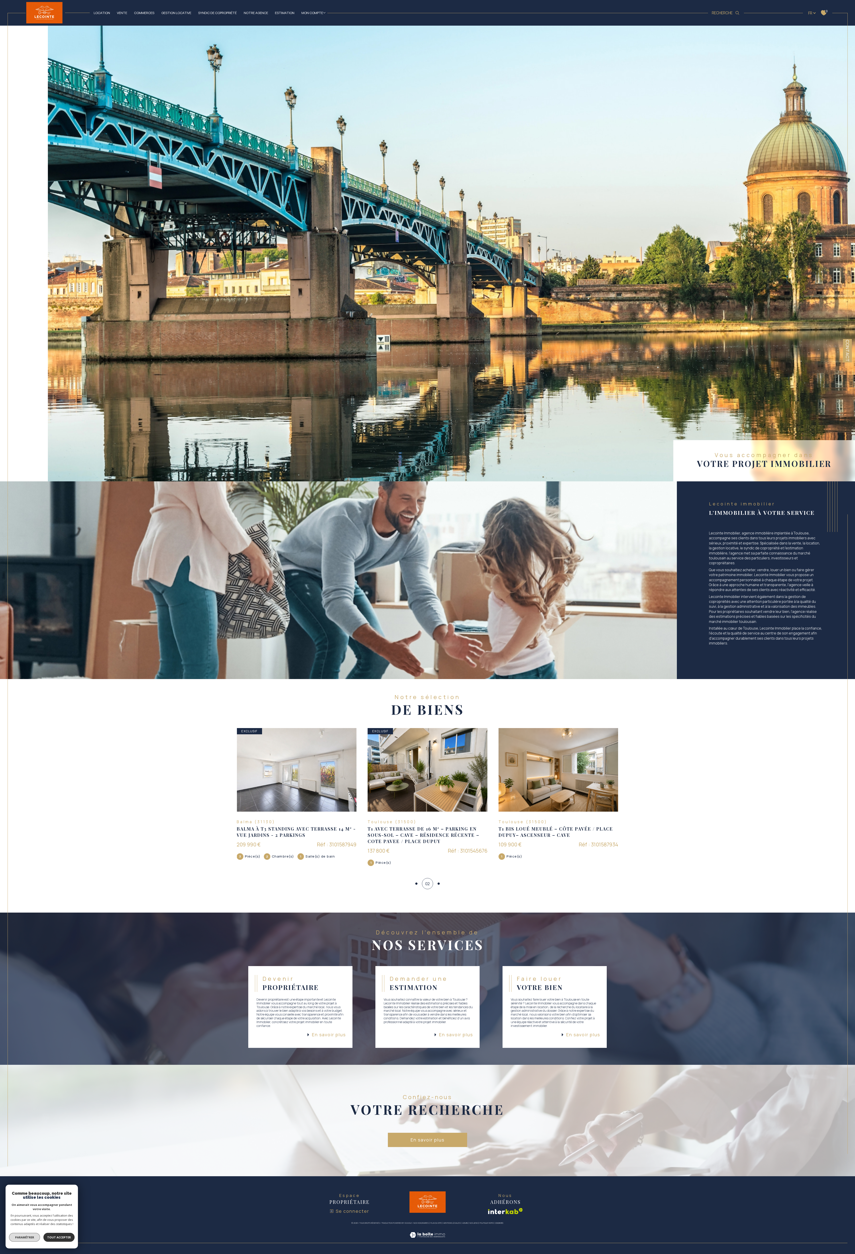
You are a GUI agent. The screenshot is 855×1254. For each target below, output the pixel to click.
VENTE (122, 12)
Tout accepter (59, 1237)
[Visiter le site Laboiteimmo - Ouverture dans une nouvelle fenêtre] (427, 1240)
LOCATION (102, 12)
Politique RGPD (486, 1222)
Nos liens (473, 1222)
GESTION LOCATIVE (176, 12)
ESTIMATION (284, 12)
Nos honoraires (420, 1222)
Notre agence (256, 12)
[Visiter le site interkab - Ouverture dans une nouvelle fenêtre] (505, 1211)
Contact (848, 351)
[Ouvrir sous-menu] (324, 12)
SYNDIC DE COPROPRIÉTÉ (217, 12)
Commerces (144, 12)
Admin (465, 1222)
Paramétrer (24, 1237)
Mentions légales (451, 1222)
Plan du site (436, 1222)
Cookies (499, 1223)
